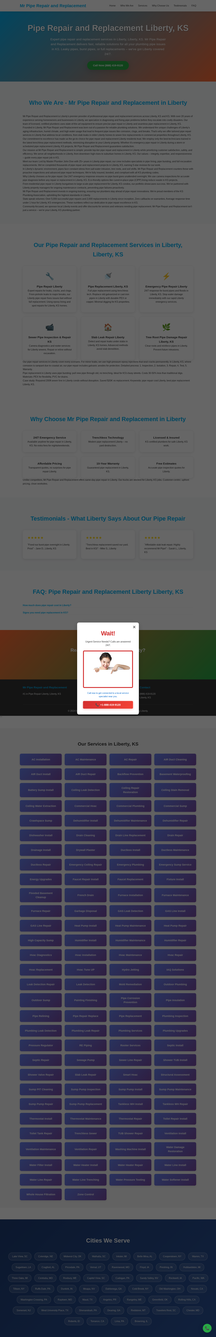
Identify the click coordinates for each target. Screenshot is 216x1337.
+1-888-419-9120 (108, 704)
